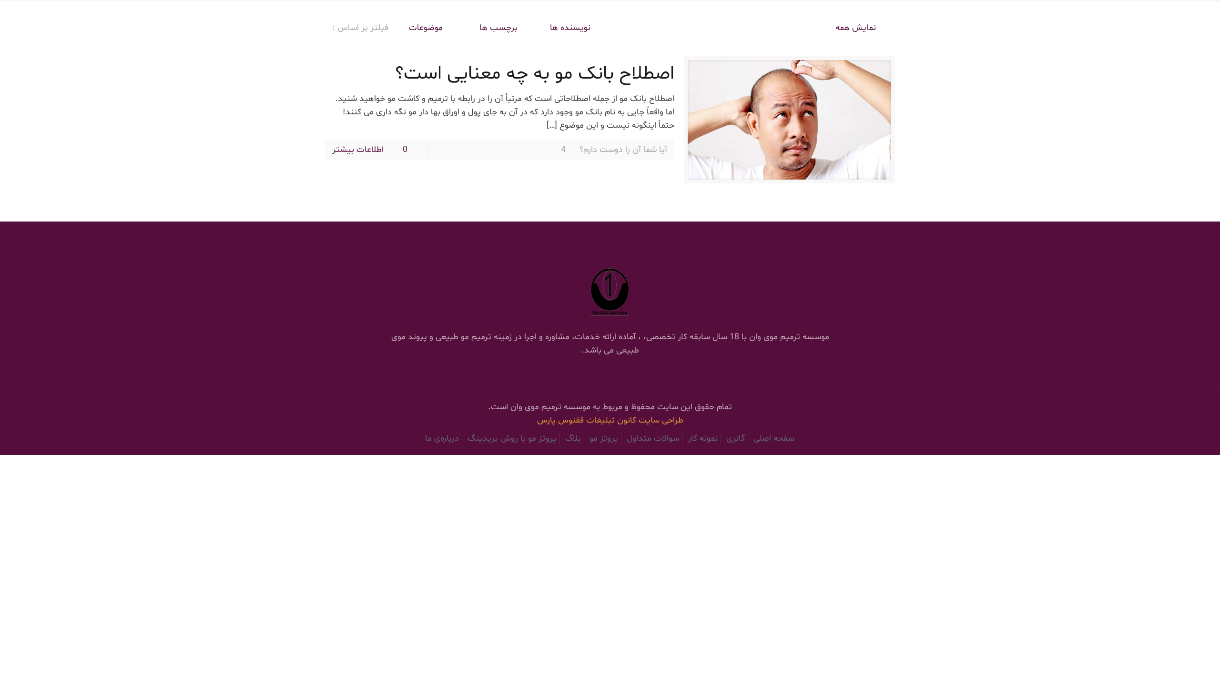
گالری (735, 438)
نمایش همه (855, 28)
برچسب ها (497, 28)
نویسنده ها (570, 28)
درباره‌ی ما (442, 438)
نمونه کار (703, 438)
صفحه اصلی (774, 438)
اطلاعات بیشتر (358, 150)
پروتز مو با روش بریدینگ (512, 438)
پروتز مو (604, 438)
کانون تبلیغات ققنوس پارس (588, 420)
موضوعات (426, 28)
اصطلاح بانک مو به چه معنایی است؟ (534, 74)
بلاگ (573, 438)
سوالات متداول (653, 438)
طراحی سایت (661, 420)
